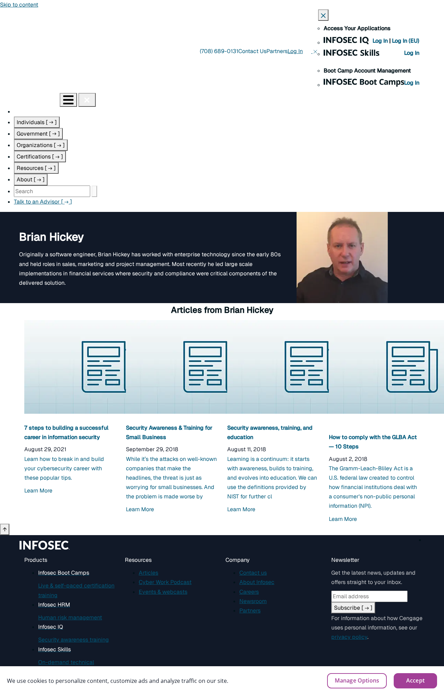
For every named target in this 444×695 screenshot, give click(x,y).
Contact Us (252, 51)
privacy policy (349, 637)
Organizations (41, 145)
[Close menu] (87, 100)
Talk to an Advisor (43, 201)
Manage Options (357, 680)
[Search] (94, 191)
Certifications (40, 156)
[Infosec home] (30, 99)
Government (38, 133)
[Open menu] (68, 100)
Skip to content (19, 4)
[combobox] (52, 191)
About (31, 179)
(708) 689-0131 (219, 51)
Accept (415, 680)
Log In (381, 40)
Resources (36, 168)
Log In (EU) (405, 40)
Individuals (37, 122)
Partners (277, 51)
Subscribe (353, 607)
